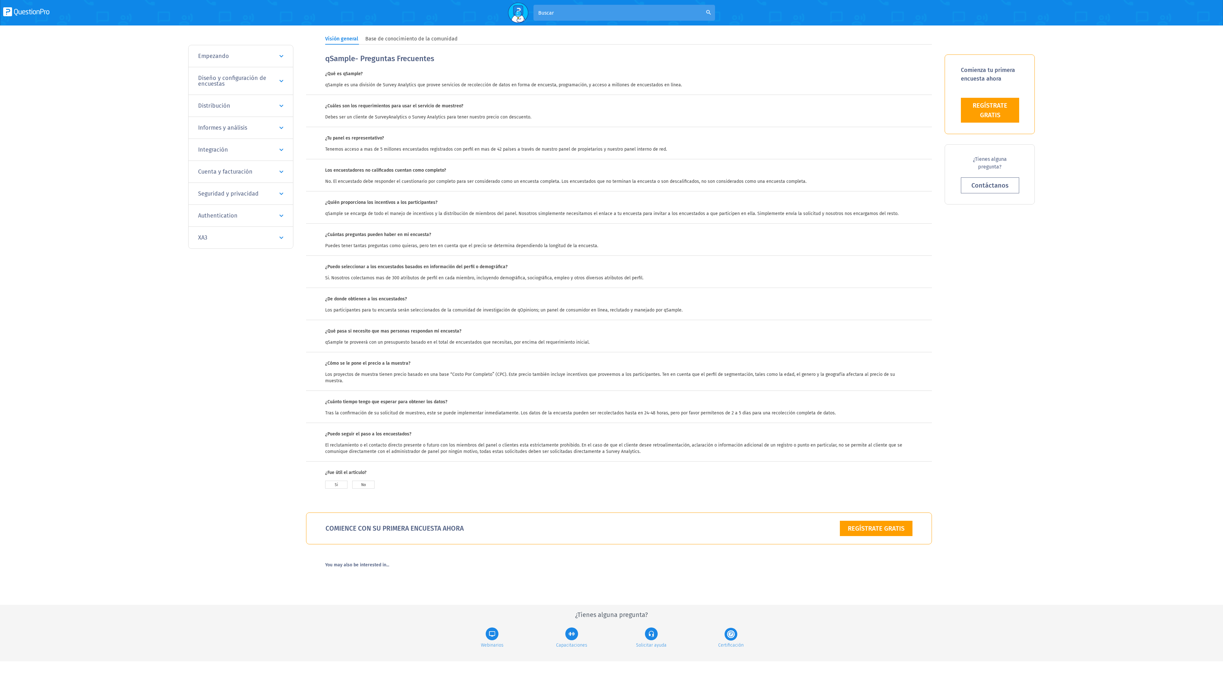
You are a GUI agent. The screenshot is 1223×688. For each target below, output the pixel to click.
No (363, 485)
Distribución (214, 105)
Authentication (218, 215)
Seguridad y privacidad (228, 193)
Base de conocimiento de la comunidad (411, 39)
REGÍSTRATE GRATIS (876, 528)
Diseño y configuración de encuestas (232, 81)
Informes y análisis (222, 127)
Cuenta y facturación (225, 171)
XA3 (202, 237)
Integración (213, 149)
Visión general (341, 39)
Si (336, 485)
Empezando (213, 56)
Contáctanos (990, 185)
